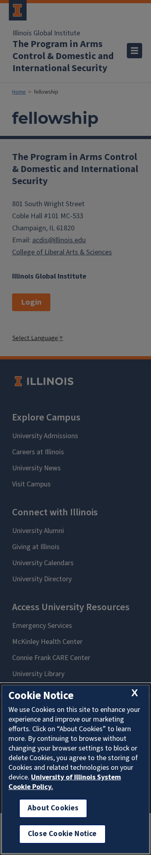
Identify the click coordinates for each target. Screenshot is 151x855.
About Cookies (53, 808)
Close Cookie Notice (62, 833)
